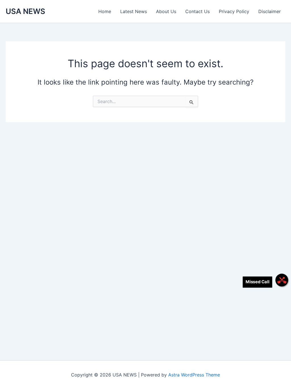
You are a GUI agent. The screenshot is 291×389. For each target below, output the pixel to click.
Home (104, 11)
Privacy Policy (234, 11)
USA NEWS (25, 11)
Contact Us (197, 11)
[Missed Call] (281, 280)
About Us (166, 11)
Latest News (133, 11)
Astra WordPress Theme (194, 375)
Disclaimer (269, 11)
